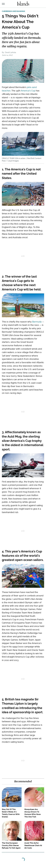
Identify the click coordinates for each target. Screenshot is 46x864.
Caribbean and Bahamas (13, 11)
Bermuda (37, 321)
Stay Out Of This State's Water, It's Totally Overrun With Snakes (11, 813)
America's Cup (28, 90)
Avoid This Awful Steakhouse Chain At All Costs (33, 845)
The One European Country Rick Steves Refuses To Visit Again (11, 845)
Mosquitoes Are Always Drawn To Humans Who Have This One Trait (32, 813)
